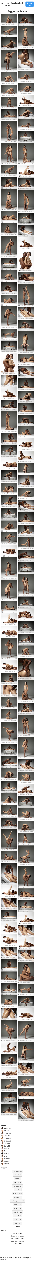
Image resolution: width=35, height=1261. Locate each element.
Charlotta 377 (8, 1133)
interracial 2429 (17, 1171)
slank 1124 (17, 1219)
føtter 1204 (17, 1208)
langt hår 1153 (17, 1212)
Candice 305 (8, 1138)
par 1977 (17, 1179)
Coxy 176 (7, 1146)
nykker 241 (7, 1141)
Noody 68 (7, 1158)
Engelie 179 (7, 1143)
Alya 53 (6, 1164)
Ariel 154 (7, 1148)
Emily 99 (6, 1151)
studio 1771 (17, 1197)
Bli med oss (29, 4)
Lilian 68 (6, 1156)
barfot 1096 (17, 1223)
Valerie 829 (7, 1128)
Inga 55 (6, 1161)
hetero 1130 (17, 1216)
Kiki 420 (6, 1131)
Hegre (14, 4)
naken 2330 (17, 1175)
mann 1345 (17, 1205)
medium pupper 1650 (17, 1201)
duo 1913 (17, 1190)
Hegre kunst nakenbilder (17, 1241)
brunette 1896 (17, 1193)
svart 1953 (17, 1182)
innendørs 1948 (17, 1186)
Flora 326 (7, 1136)
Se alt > (17, 1226)
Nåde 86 (6, 1153)
